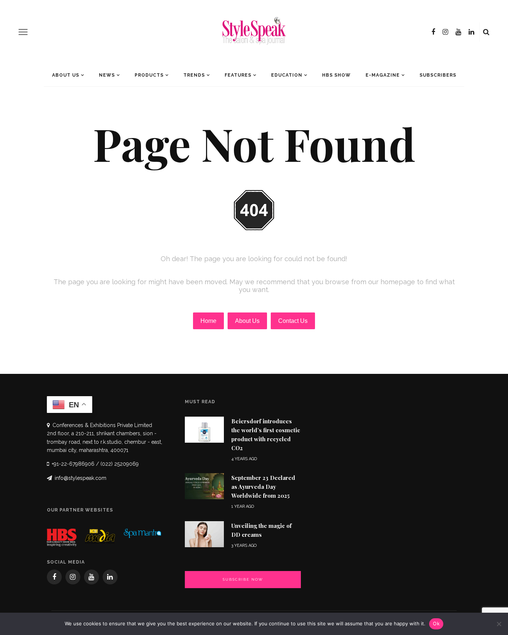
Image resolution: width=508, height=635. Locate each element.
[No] (498, 624)
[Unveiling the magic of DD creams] (204, 533)
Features (238, 75)
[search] (486, 32)
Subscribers (437, 75)
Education (286, 75)
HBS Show (336, 75)
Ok (436, 623)
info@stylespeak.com (80, 478)
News (107, 75)
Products (149, 75)
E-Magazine (383, 75)
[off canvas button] (23, 32)
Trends (194, 75)
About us (65, 75)
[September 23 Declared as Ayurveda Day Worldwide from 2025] (204, 485)
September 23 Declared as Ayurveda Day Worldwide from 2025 (263, 486)
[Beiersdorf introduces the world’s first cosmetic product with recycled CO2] (204, 429)
